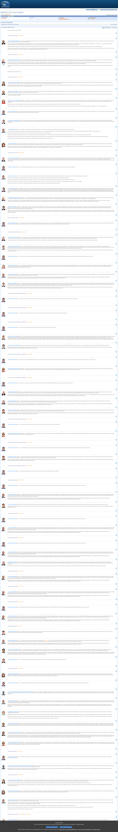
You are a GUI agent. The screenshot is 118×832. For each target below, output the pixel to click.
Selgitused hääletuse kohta (64, 19)
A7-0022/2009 (19, 668)
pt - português (109, 9)
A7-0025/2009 (28, 307)
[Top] (116, 33)
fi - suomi (115, 9)
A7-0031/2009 (28, 419)
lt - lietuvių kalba (103, 9)
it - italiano (100, 9)
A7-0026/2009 (19, 77)
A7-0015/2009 (20, 586)
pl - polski (108, 9)
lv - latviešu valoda (102, 9)
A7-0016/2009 (20, 601)
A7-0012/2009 (20, 513)
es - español (87, 9)
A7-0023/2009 (19, 626)
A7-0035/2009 (20, 774)
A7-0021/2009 (46, 640)
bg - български (86, 9)
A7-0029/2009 (28, 322)
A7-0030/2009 (19, 751)
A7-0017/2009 (21, 217)
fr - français (97, 9)
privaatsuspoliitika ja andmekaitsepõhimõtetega (67, 829)
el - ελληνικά (94, 9)
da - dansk (90, 9)
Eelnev (11, 12)
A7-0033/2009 (28, 354)
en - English (95, 9)
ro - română (111, 9)
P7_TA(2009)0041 (92, 18)
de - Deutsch (91, 9)
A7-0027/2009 (28, 442)
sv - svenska (116, 9)
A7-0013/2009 (20, 35)
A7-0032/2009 (3, 18)
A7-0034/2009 (20, 54)
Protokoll (115, 27)
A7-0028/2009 (28, 377)
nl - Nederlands (107, 9)
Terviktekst (21, 12)
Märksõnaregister (5, 12)
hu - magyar (104, 9)
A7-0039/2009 (23, 232)
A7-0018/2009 (21, 152)
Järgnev (15, 12)
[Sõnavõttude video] (3, 64)
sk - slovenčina (112, 9)
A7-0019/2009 (20, 480)
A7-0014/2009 (20, 571)
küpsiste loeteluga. (96, 829)
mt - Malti (106, 9)
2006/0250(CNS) (7, 14)
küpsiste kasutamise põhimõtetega (85, 829)
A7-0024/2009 (28, 293)
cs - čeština (89, 9)
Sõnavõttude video (107, 27)
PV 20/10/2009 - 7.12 (63, 18)
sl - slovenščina (113, 9)
